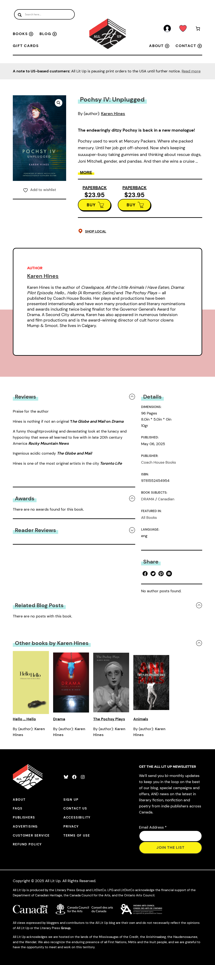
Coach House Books (158, 462)
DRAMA (147, 499)
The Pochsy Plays (109, 719)
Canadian (166, 499)
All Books (149, 517)
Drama (59, 719)
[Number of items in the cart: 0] (198, 29)
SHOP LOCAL (95, 231)
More (86, 172)
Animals (140, 719)
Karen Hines (113, 113)
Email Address (153, 827)
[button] (58, 103)
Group (66, 928)
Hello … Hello (24, 719)
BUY (91, 205)
